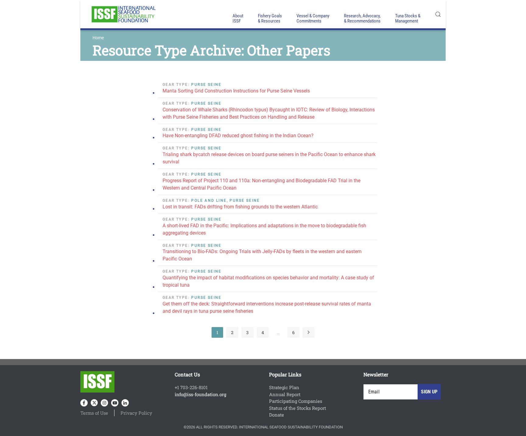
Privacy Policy (136, 413)
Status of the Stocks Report (297, 408)
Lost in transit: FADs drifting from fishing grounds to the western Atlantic (240, 207)
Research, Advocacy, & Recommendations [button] (362, 18)
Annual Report (284, 394)
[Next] (308, 332)
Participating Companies (295, 401)
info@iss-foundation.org (200, 394)
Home (98, 37)
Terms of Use (94, 413)
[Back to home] (123, 14)
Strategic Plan (284, 387)
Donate (276, 415)
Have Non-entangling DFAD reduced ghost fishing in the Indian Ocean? (238, 135)
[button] (438, 14)
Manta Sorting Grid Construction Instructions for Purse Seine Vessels (236, 91)
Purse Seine (206, 84)
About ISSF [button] (238, 18)
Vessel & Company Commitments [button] (312, 18)
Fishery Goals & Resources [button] (270, 18)
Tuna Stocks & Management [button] (407, 18)
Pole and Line (208, 200)
